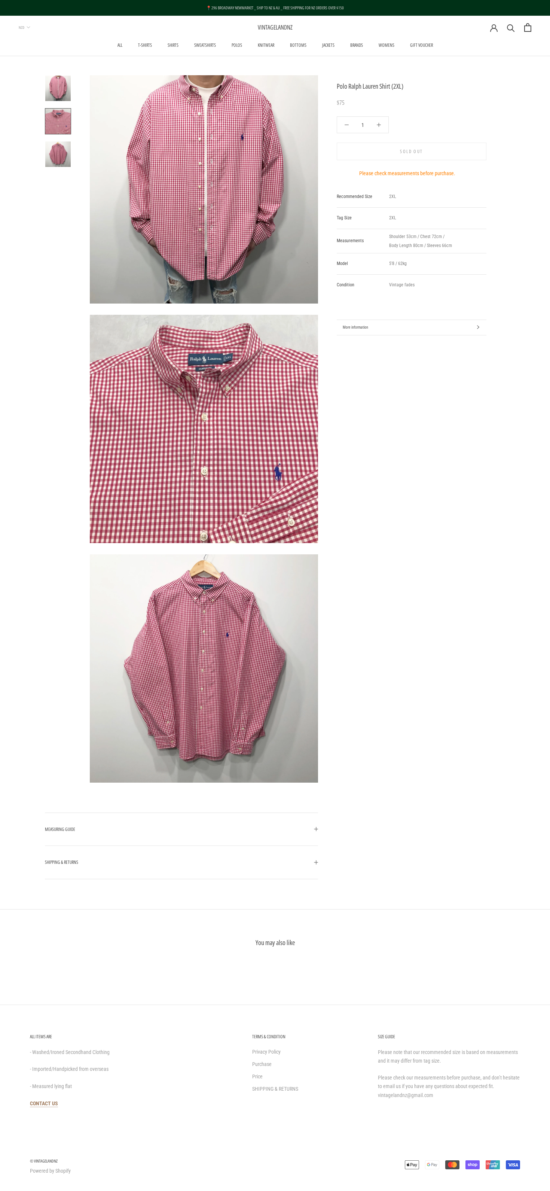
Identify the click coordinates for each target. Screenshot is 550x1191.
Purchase (262, 1064)
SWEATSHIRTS (205, 45)
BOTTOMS (298, 45)
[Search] (511, 27)
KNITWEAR (266, 45)
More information (355, 327)
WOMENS (386, 45)
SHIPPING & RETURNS (61, 862)
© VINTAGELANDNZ (44, 1161)
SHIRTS (173, 45)
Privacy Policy (266, 1052)
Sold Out (411, 151)
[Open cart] (527, 27)
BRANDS (356, 45)
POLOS (237, 45)
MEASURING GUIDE (60, 829)
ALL (119, 45)
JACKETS (328, 45)
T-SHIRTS (145, 45)
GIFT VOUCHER (421, 45)
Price (257, 1076)
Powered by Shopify (50, 1171)
